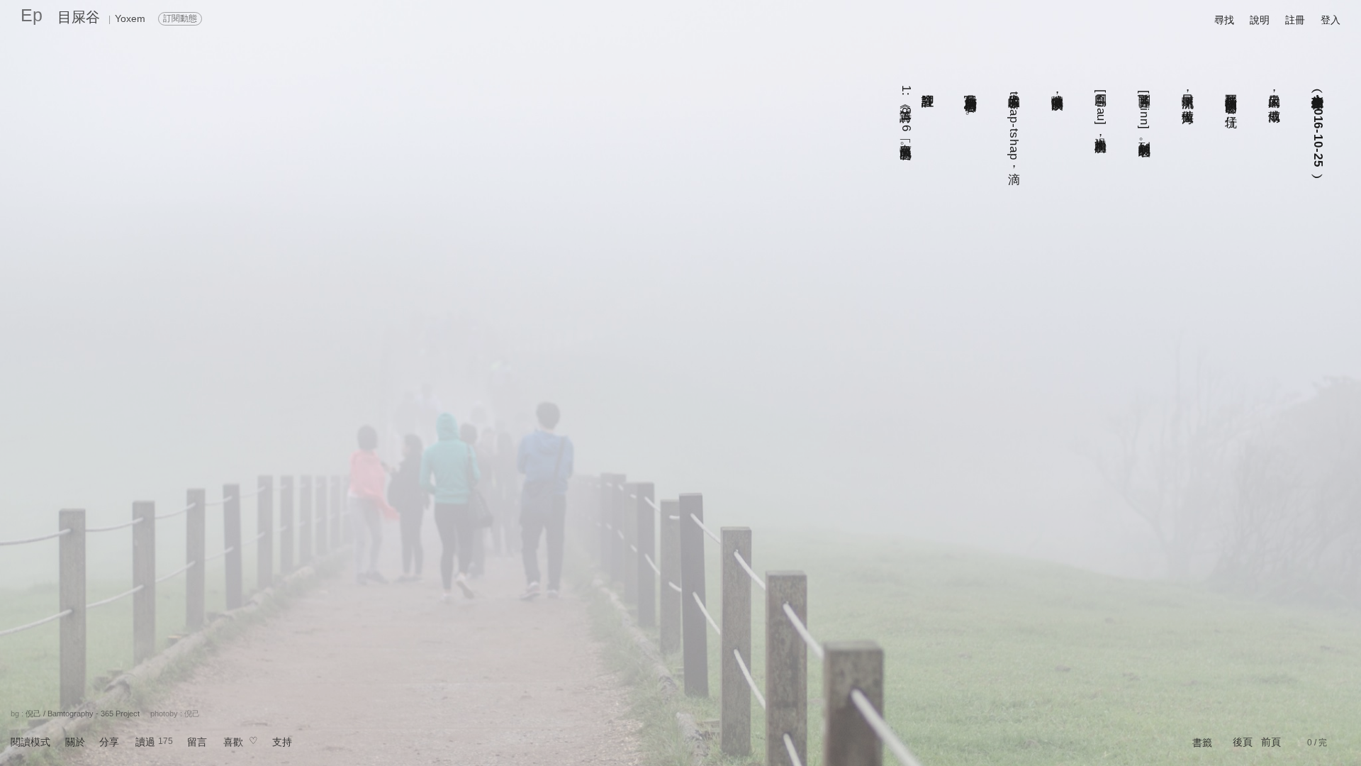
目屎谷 (78, 17)
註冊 (1295, 20)
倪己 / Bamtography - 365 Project (83, 713)
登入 (1330, 20)
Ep (32, 15)
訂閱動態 (180, 18)
